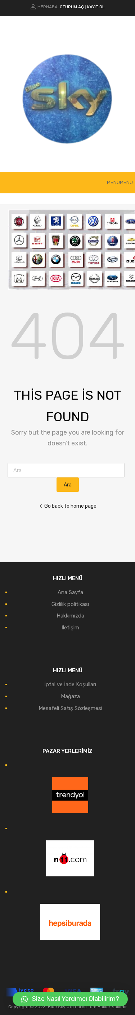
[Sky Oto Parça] (68, 155)
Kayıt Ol (96, 6)
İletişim (70, 627)
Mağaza (70, 696)
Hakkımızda (70, 615)
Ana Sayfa (70, 592)
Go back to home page (70, 506)
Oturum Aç (72, 6)
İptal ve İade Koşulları (70, 684)
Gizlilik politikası (70, 604)
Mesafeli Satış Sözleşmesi (70, 708)
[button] (120, 182)
